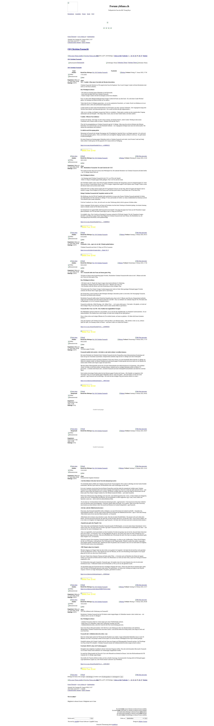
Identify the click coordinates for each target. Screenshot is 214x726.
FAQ (93, 14)
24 (135, 56)
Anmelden (78, 14)
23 (133, 56)
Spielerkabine (90, 36)
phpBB (76, 721)
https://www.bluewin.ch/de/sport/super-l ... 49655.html (95, 380)
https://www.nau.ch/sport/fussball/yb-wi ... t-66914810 (95, 664)
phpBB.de (115, 724)
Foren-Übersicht (72, 36)
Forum (84, 14)
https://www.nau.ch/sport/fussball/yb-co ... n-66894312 (95, 145)
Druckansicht (80, 62)
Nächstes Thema (132, 62)
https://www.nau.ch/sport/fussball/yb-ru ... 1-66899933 (95, 222)
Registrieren (71, 14)
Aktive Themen (86, 42)
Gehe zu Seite (118, 56)
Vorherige (125, 56)
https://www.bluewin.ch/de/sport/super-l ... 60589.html (95, 574)
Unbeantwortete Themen (74, 42)
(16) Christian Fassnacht (78, 49)
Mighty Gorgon (143, 721)
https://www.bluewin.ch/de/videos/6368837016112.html (95, 589)
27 (141, 56)
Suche (88, 14)
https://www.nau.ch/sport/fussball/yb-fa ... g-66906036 (95, 326)
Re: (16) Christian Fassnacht (99, 72)
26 (139, 56)
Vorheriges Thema (122, 62)
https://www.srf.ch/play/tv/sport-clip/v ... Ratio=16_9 (95, 250)
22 (131, 56)
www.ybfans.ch (82, 36)
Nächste (145, 56)
